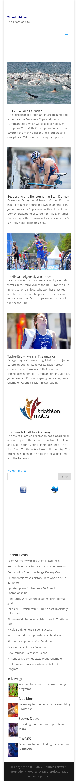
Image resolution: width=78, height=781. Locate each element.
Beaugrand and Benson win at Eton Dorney (38, 196)
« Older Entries (16, 470)
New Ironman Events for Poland (27, 653)
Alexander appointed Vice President (30, 641)
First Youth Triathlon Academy (29, 432)
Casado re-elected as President (27, 647)
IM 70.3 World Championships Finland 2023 (35, 635)
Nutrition (27, 709)
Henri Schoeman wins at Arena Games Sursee (36, 566)
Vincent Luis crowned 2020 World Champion (35, 658)
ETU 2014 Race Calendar (24, 111)
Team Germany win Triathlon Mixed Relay (33, 560)
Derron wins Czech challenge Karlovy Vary (34, 572)
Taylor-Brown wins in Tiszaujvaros (31, 356)
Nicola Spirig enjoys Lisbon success (29, 629)
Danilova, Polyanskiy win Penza (29, 277)
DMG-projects (51, 771)
